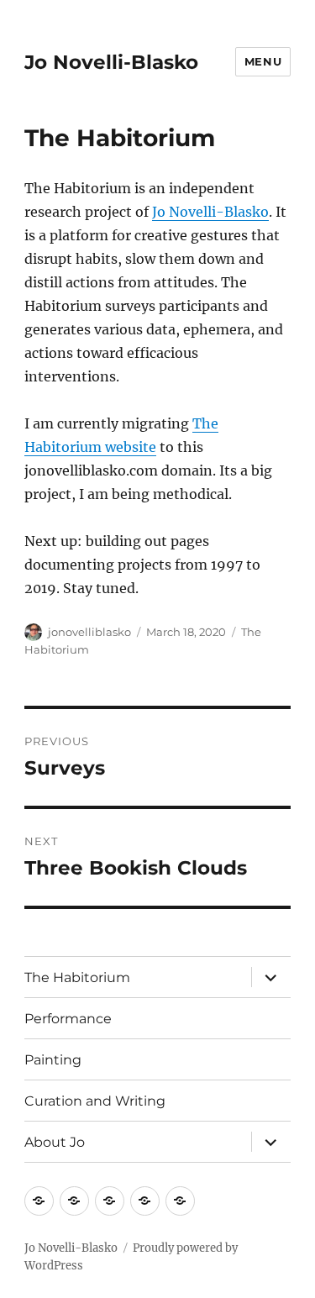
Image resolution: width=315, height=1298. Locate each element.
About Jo (54, 1142)
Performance (68, 1019)
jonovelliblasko (89, 631)
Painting (52, 1060)
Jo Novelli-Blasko (111, 62)
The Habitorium (77, 977)
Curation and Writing (94, 1101)
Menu (262, 61)
